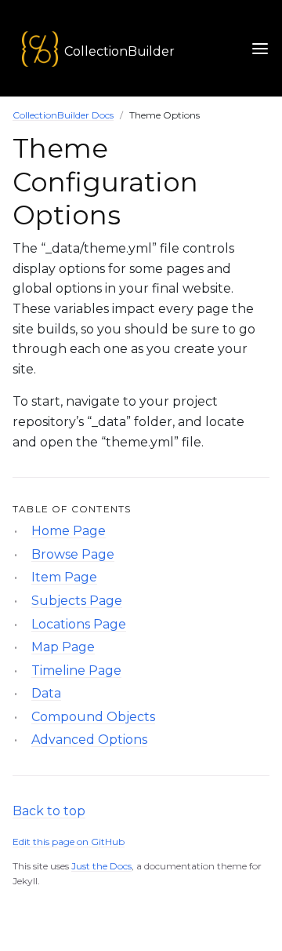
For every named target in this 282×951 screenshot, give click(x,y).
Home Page (68, 530)
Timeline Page (76, 670)
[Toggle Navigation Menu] (260, 48)
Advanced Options (89, 739)
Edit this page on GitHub (69, 841)
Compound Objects (93, 716)
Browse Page (72, 554)
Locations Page (78, 624)
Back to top (49, 810)
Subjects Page (76, 600)
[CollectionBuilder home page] (29, 48)
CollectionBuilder (119, 51)
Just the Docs (101, 866)
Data (46, 693)
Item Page (64, 577)
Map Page (63, 646)
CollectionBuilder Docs (63, 115)
